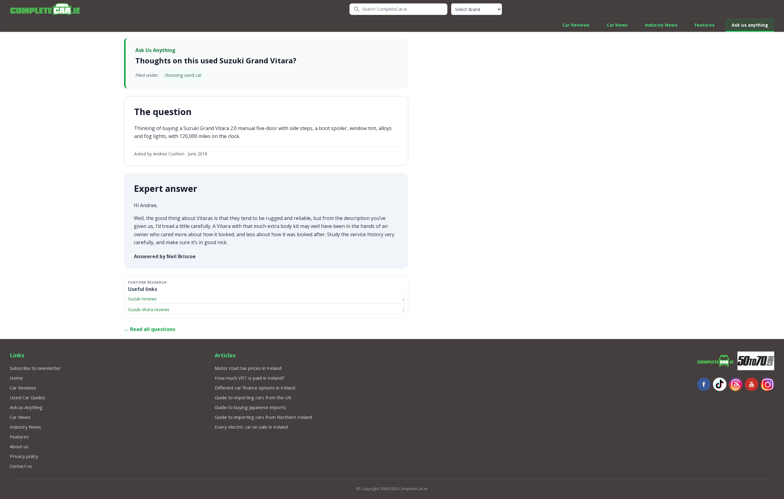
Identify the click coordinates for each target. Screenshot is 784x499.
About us (19, 446)
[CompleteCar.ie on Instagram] (767, 384)
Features (704, 25)
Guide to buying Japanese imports (250, 407)
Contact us (21, 466)
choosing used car (183, 75)
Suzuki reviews (142, 299)
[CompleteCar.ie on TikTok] (719, 384)
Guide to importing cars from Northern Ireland (263, 417)
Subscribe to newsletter (35, 368)
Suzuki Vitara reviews (148, 309)
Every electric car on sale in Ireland (251, 427)
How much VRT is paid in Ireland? (250, 378)
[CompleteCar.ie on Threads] (735, 384)
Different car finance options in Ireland (255, 388)
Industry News (661, 25)
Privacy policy (24, 456)
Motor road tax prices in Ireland (248, 368)
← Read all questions (149, 329)
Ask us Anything (26, 407)
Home (16, 378)
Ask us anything (750, 25)
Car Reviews (576, 25)
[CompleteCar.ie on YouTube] (751, 384)
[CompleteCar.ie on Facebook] (703, 384)
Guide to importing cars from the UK (253, 397)
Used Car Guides (27, 397)
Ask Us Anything (155, 50)
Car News (617, 25)
